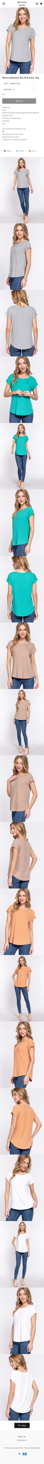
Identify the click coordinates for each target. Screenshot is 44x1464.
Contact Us (22, 1440)
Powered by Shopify (32, 1448)
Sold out (19, 101)
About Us (22, 1437)
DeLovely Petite (22, 3)
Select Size (8, 89)
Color (6, 83)
